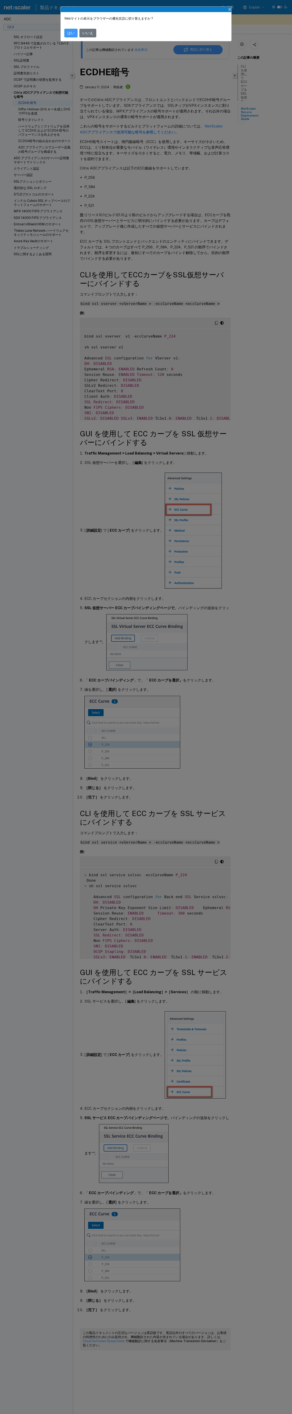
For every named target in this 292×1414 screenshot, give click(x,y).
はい (71, 33)
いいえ (87, 33)
